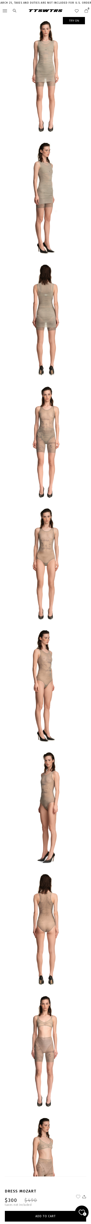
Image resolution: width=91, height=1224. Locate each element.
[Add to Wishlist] (78, 1196)
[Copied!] (84, 1196)
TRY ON (74, 20)
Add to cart (45, 1216)
